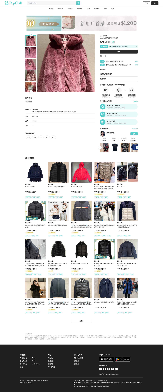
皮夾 (21, 367)
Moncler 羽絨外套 (89, 336)
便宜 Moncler (96, 337)
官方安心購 (23, 361)
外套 (37, 116)
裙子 (47, 137)
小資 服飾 (36, 339)
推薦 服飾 (53, 339)
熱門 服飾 (42, 339)
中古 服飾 (47, 339)
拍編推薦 (76, 361)
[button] (104, 140)
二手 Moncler (89, 337)
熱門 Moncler (112, 337)
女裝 (33, 116)
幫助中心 (50, 358)
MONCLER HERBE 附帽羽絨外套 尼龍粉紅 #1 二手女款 (39, 336)
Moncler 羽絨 (67, 337)
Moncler (34, 121)
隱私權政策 (51, 367)
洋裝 (34, 137)
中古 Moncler (120, 337)
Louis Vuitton (36, 364)
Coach (34, 358)
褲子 (53, 137)
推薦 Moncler (128, 337)
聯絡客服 (50, 361)
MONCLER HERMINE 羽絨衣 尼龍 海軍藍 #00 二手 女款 (69, 336)
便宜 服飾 (30, 339)
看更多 (81, 321)
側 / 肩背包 (23, 364)
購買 (118, 51)
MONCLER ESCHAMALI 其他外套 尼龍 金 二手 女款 (38, 337)
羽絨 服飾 (82, 337)
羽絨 (58, 337)
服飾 (62, 337)
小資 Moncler (104, 337)
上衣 (41, 137)
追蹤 (134, 134)
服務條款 (50, 364)
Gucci (33, 361)
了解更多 (135, 101)
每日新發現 (23, 358)
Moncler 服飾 (75, 337)
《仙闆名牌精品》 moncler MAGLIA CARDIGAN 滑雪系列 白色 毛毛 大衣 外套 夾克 (115, 336)
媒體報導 (76, 364)
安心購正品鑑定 (78, 358)
